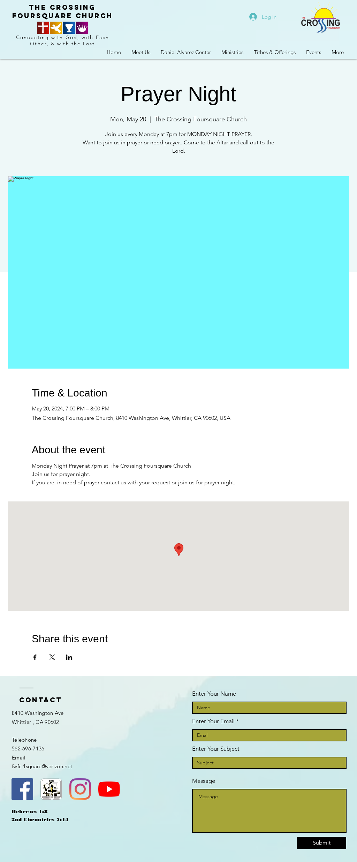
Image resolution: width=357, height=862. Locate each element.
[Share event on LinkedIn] (69, 657)
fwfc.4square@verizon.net (42, 766)
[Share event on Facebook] (35, 657)
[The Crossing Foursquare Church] (22, 789)
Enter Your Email (213, 721)
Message (203, 781)
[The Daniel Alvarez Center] (51, 789)
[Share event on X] (52, 657)
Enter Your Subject (216, 749)
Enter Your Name (214, 694)
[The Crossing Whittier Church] (109, 789)
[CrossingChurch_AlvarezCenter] (80, 789)
